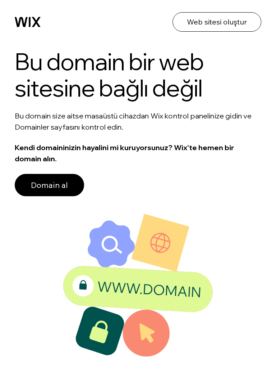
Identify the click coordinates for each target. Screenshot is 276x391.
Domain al (49, 185)
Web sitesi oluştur (217, 21)
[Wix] (28, 22)
